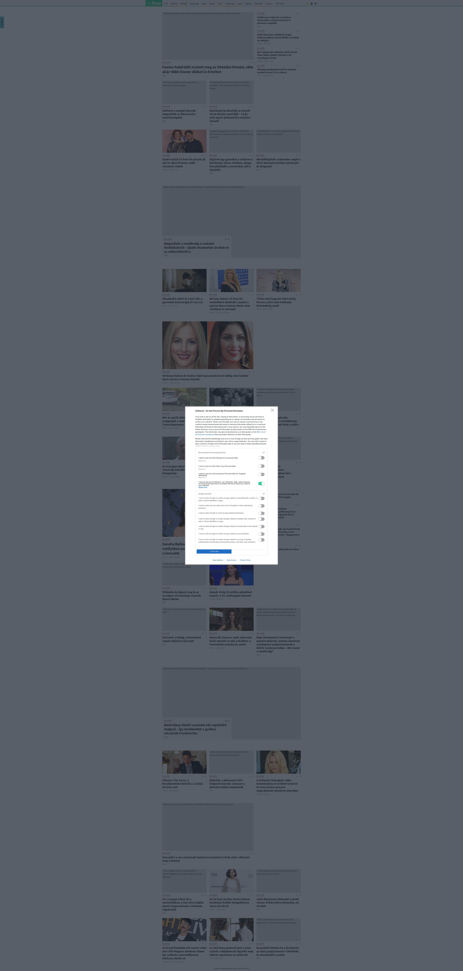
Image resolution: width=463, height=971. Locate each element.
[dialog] (231, 485)
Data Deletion (218, 560)
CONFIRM (214, 551)
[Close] (273, 411)
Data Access (231, 560)
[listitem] (231, 452)
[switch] (261, 457)
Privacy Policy (245, 560)
